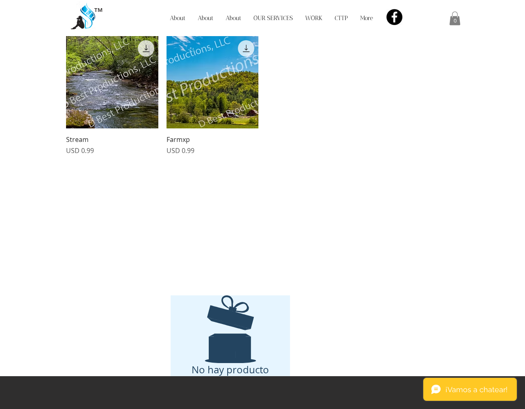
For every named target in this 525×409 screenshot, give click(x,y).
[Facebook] (394, 17)
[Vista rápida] (112, 82)
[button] (455, 18)
